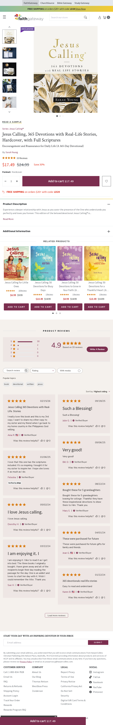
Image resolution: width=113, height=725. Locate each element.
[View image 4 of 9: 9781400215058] (9, 86)
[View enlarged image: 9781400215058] (66, 69)
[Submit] (85, 17)
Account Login (11, 695)
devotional (18, 384)
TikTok (96, 677)
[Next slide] (9, 112)
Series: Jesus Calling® (13, 128)
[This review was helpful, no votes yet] (42, 440)
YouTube (97, 687)
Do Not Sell (66, 690)
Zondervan (37, 690)
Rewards (8, 705)
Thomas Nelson (40, 681)
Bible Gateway (64, 2)
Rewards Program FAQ (15, 709)
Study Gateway (82, 2)
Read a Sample (12, 121)
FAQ (6, 681)
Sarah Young (12, 152)
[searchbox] (13, 370)
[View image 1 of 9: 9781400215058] (9, 37)
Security (65, 695)
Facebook (98, 682)
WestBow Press (40, 686)
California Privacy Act (71, 686)
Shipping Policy (11, 690)
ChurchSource (47, 2)
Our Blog (36, 676)
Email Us (8, 676)
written (30, 384)
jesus (40, 384)
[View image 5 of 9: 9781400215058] (9, 102)
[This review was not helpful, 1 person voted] (47, 488)
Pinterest (98, 691)
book (6, 384)
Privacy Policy (26, 661)
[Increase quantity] (17, 181)
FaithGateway (31, 2)
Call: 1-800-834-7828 (14, 672)
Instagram (98, 672)
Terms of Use (67, 676)
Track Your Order (12, 700)
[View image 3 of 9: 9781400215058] (9, 69)
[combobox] (69, 17)
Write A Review (97, 349)
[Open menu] (4, 16)
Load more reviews (56, 615)
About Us (36, 672)
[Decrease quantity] (5, 181)
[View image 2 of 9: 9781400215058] (9, 53)
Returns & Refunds (13, 686)
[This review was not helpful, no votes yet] (47, 440)
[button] (57, 116)
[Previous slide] (9, 27)
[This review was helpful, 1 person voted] (42, 488)
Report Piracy (68, 672)
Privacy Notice (68, 681)
